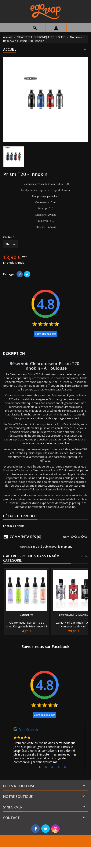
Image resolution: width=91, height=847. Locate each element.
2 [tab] (46, 767)
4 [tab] (59, 767)
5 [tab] (65, 767)
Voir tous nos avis (45, 334)
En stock (8, 262)
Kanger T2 (26, 615)
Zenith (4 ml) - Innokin (73, 615)
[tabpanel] (45, 746)
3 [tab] (52, 767)
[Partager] (20, 274)
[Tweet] (27, 274)
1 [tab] (39, 767)
